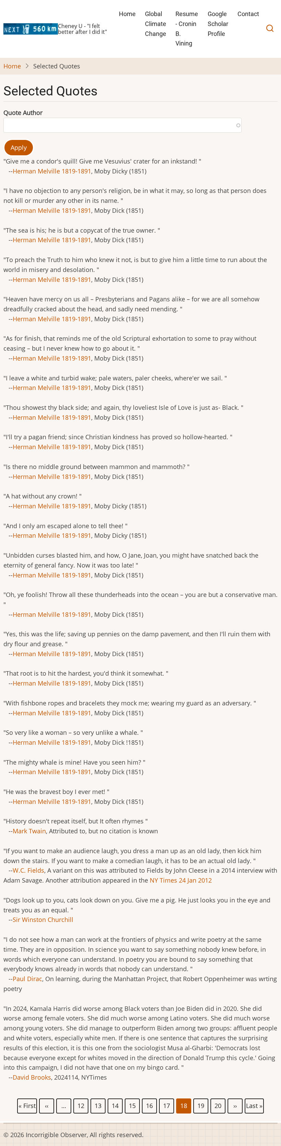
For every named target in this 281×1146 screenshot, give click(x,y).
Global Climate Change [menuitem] (155, 23)
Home (12, 66)
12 (81, 1105)
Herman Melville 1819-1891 (52, 171)
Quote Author (22, 112)
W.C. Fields (28, 870)
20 (218, 1105)
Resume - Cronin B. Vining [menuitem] (186, 28)
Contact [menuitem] (248, 13)
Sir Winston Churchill (43, 919)
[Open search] (270, 29)
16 (149, 1105)
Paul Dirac (27, 979)
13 (98, 1105)
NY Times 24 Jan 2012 (181, 880)
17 (166, 1105)
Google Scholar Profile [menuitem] (218, 23)
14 (115, 1105)
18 (184, 1106)
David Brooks (32, 1077)
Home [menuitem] (127, 13)
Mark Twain (29, 831)
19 (201, 1105)
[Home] (30, 28)
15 (132, 1105)
